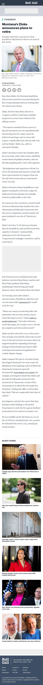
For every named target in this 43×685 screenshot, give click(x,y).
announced (24, 302)
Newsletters (5, 672)
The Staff (15, 672)
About (4, 667)
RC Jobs (25, 670)
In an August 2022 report (24, 372)
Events (4, 670)
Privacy (14, 670)
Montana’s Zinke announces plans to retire (17, 28)
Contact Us (15, 667)
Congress (10, 19)
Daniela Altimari (9, 83)
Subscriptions (27, 672)
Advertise (25, 667)
